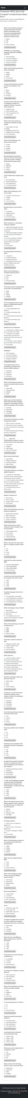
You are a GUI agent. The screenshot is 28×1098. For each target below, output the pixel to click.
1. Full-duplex (8, 445)
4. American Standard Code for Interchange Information (13, 670)
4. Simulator (8, 931)
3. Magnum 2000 (9, 813)
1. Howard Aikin (9, 894)
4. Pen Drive (8, 996)
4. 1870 (6, 795)
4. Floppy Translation (10, 62)
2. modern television (10, 257)
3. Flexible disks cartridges (12, 132)
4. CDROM (7, 1073)
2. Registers (7, 992)
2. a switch (7, 961)
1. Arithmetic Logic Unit (11, 908)
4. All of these (8, 503)
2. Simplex (7, 446)
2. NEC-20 (7, 811)
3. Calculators (8, 215)
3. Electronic (8, 614)
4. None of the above (10, 450)
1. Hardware (8, 371)
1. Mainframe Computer (11, 514)
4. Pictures (7, 95)
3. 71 (6, 1008)
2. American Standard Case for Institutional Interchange (13, 662)
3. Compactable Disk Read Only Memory (13, 317)
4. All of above (8, 78)
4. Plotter (7, 150)
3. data (6, 685)
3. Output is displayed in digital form (13, 831)
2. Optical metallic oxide (11, 646)
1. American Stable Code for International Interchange (12, 659)
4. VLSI (6, 755)
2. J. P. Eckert (8, 896)
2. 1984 (6, 945)
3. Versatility (8, 704)
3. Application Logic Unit (11, 911)
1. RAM (6, 991)
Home (3, 8)
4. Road (6, 554)
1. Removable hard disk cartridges (11, 128)
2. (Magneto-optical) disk (11, 130)
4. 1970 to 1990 (8, 1042)
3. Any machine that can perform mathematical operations (13, 484)
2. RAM (6, 293)
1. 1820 (6, 790)
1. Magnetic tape (9, 109)
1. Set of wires (8, 498)
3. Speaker (7, 148)
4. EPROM (7, 296)
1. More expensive (9, 975)
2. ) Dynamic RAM (9, 390)
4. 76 (6, 737)
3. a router (7, 962)
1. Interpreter (8, 925)
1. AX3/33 (7, 809)
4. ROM (6, 394)
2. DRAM (7, 74)
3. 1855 (6, 793)
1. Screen (7, 144)
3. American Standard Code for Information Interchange (13, 666)
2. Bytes (6, 92)
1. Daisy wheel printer (10, 531)
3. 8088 (6, 632)
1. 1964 (6, 580)
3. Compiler (7, 929)
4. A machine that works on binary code (12, 488)
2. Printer (7, 146)
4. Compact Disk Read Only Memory (12, 320)
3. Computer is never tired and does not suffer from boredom (13, 342)
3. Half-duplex (8, 448)
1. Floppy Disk (8, 1068)
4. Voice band (8, 115)
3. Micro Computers (10, 517)
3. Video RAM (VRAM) (10, 568)
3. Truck (6, 552)
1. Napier (7, 164)
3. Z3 (6, 43)
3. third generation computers (13, 600)
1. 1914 (6, 862)
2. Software (7, 372)
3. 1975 (6, 866)
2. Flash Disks (8, 881)
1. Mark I (7, 39)
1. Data (6, 90)
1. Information (8, 681)
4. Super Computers (10, 519)
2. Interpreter (8, 409)
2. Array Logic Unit (9, 910)
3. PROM (7, 295)
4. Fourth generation (10, 185)
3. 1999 (6, 584)
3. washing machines (10, 259)
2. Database (8, 771)
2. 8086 (6, 630)
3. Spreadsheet (8, 772)
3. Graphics (7, 94)
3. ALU (6, 279)
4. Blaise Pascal (8, 464)
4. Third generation (10, 1026)
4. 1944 (6, 586)
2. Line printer (8, 533)
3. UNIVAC (7, 850)
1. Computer (8, 211)
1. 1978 (6, 943)
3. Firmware (8, 374)
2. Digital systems (9, 213)
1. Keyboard (8, 275)
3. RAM (6, 1072)
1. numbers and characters (12, 195)
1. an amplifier (8, 959)
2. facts (6, 683)
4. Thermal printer (9, 537)
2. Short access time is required (13, 425)
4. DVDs (6, 885)
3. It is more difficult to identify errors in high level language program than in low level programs (13, 240)
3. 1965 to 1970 (8, 1040)
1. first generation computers (13, 596)
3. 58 (6, 736)
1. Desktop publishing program (13, 769)
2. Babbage (7, 166)
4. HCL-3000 (7, 815)
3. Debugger (8, 411)
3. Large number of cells (11, 501)
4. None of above (9, 44)
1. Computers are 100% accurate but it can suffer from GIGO (13, 331)
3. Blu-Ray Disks (9, 883)
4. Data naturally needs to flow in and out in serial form (14, 431)
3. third (6, 720)
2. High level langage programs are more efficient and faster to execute (13, 234)
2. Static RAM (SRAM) (10, 566)
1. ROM (6, 291)
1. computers (8, 256)
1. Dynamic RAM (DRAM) (11, 564)
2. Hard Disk (8, 1070)
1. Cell (6, 1052)
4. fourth (7, 722)
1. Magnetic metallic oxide (12, 644)
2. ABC (6, 41)
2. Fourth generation (10, 1022)
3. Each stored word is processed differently (14, 428)
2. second (7, 718)
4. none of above (9, 201)
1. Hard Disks (8, 880)
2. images (7, 197)
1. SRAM (6, 72)
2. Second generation (10, 181)
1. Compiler (7, 408)
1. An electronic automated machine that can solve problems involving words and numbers (13, 476)
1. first (6, 716)
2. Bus (6, 550)
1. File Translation (9, 57)
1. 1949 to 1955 (8, 1036)
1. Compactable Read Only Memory (12, 309)
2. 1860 (6, 792)
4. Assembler (8, 413)
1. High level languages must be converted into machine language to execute (13, 229)
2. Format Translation (10, 58)
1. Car (6, 549)
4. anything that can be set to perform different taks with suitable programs (12, 263)
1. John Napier (8, 459)
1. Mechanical (8, 610)
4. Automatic (8, 706)
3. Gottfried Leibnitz (10, 462)
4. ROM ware (8, 376)
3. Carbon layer (8, 647)
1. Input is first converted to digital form (12, 824)
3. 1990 (6, 947)
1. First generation (9, 180)
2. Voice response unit (10, 111)
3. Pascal (7, 167)
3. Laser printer (9, 535)
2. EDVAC (7, 848)
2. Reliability (8, 702)
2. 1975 (6, 582)
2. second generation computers (13, 598)
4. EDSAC (7, 852)
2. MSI (6, 751)
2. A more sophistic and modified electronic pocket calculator (14, 481)
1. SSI (6, 749)
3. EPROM (7, 392)
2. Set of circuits (9, 499)
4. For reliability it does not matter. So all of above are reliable (13, 617)
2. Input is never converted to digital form (13, 828)
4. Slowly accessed (9, 980)
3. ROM (6, 76)
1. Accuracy (7, 700)
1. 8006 (6, 628)
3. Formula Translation (11, 60)
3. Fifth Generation (9, 1024)
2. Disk (6, 277)
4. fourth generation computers (13, 602)
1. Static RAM (8, 388)
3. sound (7, 199)
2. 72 (6, 1006)
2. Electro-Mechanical (10, 612)
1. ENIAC (7, 846)
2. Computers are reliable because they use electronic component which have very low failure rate (13, 336)
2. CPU (6, 927)
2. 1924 (6, 864)
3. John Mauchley (9, 897)
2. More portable (9, 976)
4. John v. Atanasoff (10, 899)
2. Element (7, 1054)
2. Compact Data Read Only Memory (12, 313)
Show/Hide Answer (10, 47)
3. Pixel (6, 1056)
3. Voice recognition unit (11, 113)
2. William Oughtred (10, 460)
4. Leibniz (7, 169)
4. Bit (6, 1058)
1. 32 (6, 732)
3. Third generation (10, 183)
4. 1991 (6, 948)
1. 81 (6, 1005)
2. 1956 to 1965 (8, 1038)
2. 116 (6, 734)
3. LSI (6, 753)
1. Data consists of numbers (12, 423)
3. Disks (6, 994)
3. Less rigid (8, 978)
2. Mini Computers (9, 515)
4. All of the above (9, 134)
